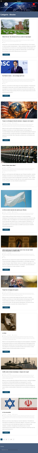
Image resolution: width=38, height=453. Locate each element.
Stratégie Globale (15, 41)
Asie (10, 168)
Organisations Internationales (18, 80)
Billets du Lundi (24, 124)
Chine (28, 124)
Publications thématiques (25, 377)
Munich (4, 83)
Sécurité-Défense (10, 41)
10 (11, 439)
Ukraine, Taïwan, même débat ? (9, 165)
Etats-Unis (7, 80)
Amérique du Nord (6, 124)
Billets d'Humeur (12, 254)
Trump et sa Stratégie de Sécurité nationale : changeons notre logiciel (17, 121)
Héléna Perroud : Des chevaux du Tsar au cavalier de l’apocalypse (16, 36)
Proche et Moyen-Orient (17, 81)
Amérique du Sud (11, 124)
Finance (8, 376)
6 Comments (16, 414)
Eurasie (21, 293)
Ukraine (20, 41)
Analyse (20, 124)
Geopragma (9, 38)
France (12, 80)
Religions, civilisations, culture (25, 169)
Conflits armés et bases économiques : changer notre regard (15, 372)
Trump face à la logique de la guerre (10, 289)
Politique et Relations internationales (8, 81)
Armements (8, 168)
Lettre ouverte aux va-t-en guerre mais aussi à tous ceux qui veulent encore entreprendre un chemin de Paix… (17, 250)
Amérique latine (16, 124)
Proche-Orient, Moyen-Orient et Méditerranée (16, 338)
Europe (10, 80)
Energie (30, 124)
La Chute (4, 333)
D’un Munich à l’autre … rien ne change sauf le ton (13, 75)
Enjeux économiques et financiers (25, 375)
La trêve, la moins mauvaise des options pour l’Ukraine (14, 210)
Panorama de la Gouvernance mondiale (29, 80)
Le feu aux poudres (6, 412)
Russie (6, 41)
